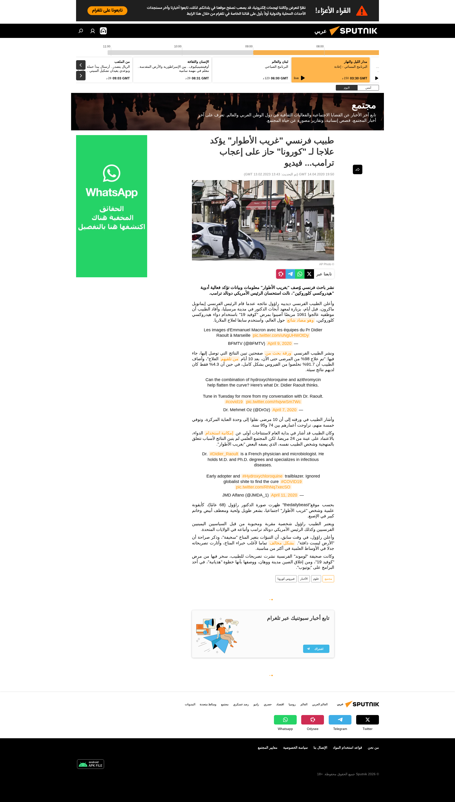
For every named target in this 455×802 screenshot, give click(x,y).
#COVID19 (291, 481)
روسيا (292, 704)
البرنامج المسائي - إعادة (350, 66)
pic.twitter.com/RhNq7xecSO (263, 487)
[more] (357, 169)
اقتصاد (280, 704)
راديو (256, 704)
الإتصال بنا (320, 747)
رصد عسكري (241, 704)
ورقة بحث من (278, 353)
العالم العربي (320, 704)
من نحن (373, 747)
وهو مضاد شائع (300, 320)
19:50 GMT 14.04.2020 (316, 174)
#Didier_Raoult (224, 453)
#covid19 (234, 401)
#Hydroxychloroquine (262, 476)
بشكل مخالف (282, 543)
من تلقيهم (229, 358)
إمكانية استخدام (219, 433)
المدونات (190, 704)
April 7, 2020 (284, 409)
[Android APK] (90, 764)
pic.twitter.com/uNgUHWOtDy (281, 335)
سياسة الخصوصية (295, 747)
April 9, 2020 (279, 343)
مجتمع (328, 578)
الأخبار (304, 578)
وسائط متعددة (208, 704)
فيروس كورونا (286, 578)
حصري (268, 704)
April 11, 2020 (284, 495)
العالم (303, 704)
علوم (316, 578)
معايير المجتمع (268, 747)
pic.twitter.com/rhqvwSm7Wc (273, 401)
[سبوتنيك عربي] (355, 37)
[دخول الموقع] (92, 31)
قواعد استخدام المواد (347, 747)
